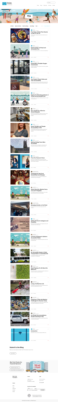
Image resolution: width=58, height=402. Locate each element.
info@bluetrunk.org (30, 379)
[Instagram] (40, 382)
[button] (41, 5)
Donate (14, 391)
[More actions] (48, 30)
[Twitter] (43, 382)
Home (13, 385)
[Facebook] (39, 382)
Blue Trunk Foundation (9, 3)
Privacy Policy (41, 380)
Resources (14, 388)
